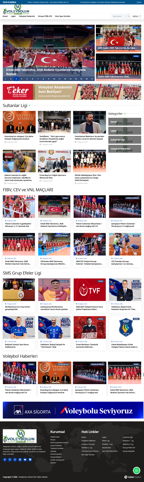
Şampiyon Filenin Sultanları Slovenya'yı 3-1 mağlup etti (123, 2)
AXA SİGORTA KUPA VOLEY (109, 451)
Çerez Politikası (56, 445)
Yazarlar (53, 451)
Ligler (13, 16)
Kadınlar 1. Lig (128, 440)
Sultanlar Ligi (128, 437)
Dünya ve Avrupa (87, 444)
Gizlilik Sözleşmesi (57, 460)
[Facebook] (5, 460)
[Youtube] (25, 460)
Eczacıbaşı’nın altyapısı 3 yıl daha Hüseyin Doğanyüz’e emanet (69, 2)
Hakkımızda (54, 437)
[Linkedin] (20, 460)
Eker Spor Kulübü (62, 16)
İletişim (53, 463)
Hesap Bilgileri (55, 457)
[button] (5, 79)
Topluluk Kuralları (57, 448)
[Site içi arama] (128, 16)
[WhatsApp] (136, 470)
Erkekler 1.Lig (107, 444)
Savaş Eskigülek (129, 451)
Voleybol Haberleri (27, 16)
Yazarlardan (106, 447)
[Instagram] (15, 460)
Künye (52, 439)
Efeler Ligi (106, 440)
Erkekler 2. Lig (86, 447)
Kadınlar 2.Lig (128, 444)
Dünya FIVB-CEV (45, 16)
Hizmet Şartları (56, 454)
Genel (5, 16)
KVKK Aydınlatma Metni (59, 442)
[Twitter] (10, 460)
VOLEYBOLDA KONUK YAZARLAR (89, 451)
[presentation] (6, 52)
